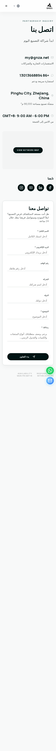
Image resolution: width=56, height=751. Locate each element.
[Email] (50, 380)
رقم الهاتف (44, 263)
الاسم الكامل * (43, 231)
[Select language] (16, 6)
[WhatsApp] (50, 370)
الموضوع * (45, 311)
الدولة (46, 295)
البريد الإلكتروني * (42, 247)
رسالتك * (45, 327)
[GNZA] (49, 6)
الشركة (46, 279)
